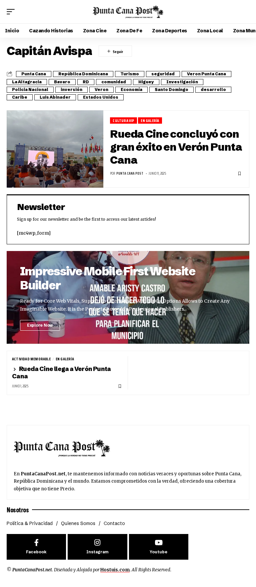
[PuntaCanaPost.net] (128, 11)
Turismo (129, 73)
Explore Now (40, 325)
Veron (101, 89)
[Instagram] (97, 547)
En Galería (150, 120)
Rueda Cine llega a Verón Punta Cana (61, 372)
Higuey (146, 81)
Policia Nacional (30, 89)
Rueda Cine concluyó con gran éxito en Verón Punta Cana (176, 146)
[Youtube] (158, 547)
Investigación (182, 81)
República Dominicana (83, 73)
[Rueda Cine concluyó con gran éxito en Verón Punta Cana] (55, 149)
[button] (12, 11)
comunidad (113, 81)
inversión (71, 89)
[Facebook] (36, 547)
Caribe (19, 97)
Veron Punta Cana (206, 73)
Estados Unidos (100, 97)
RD (86, 81)
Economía (131, 89)
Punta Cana (33, 73)
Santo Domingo (171, 89)
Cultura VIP (123, 120)
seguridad (163, 73)
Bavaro (62, 81)
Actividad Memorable (31, 359)
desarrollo (213, 89)
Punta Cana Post (129, 173)
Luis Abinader (55, 97)
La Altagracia (27, 81)
